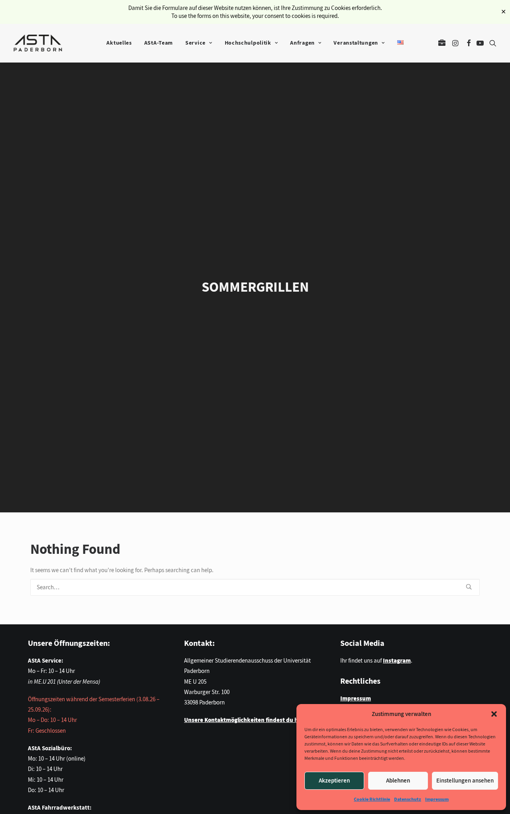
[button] (494, 714)
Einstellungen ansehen (465, 781)
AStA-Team (158, 43)
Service (195, 43)
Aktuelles (118, 43)
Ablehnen (398, 781)
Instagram (397, 661)
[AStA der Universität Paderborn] (38, 43)
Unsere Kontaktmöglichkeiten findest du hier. (245, 720)
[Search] (255, 587)
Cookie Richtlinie (372, 799)
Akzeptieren (334, 781)
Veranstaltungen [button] (355, 43)
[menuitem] (119, 43)
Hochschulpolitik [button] (248, 43)
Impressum (437, 799)
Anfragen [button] (302, 43)
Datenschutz (407, 799)
